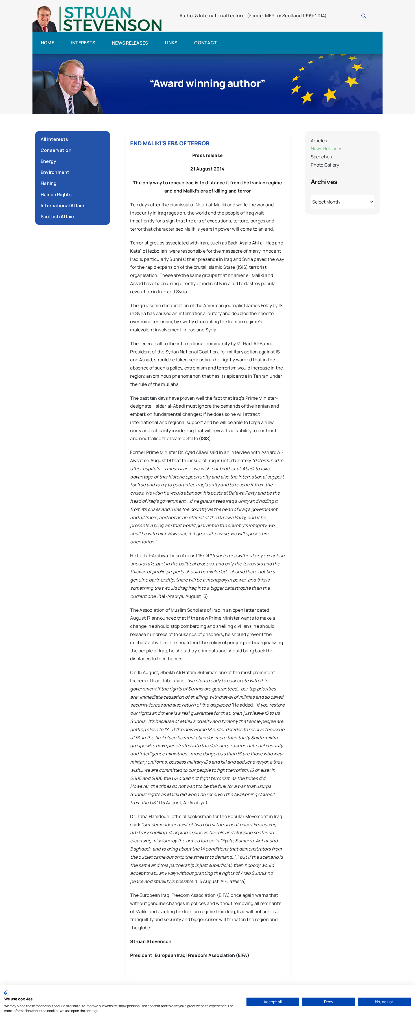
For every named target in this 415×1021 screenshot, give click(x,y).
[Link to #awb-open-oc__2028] (364, 16)
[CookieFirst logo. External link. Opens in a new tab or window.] (6, 993)
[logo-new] (97, 8)
